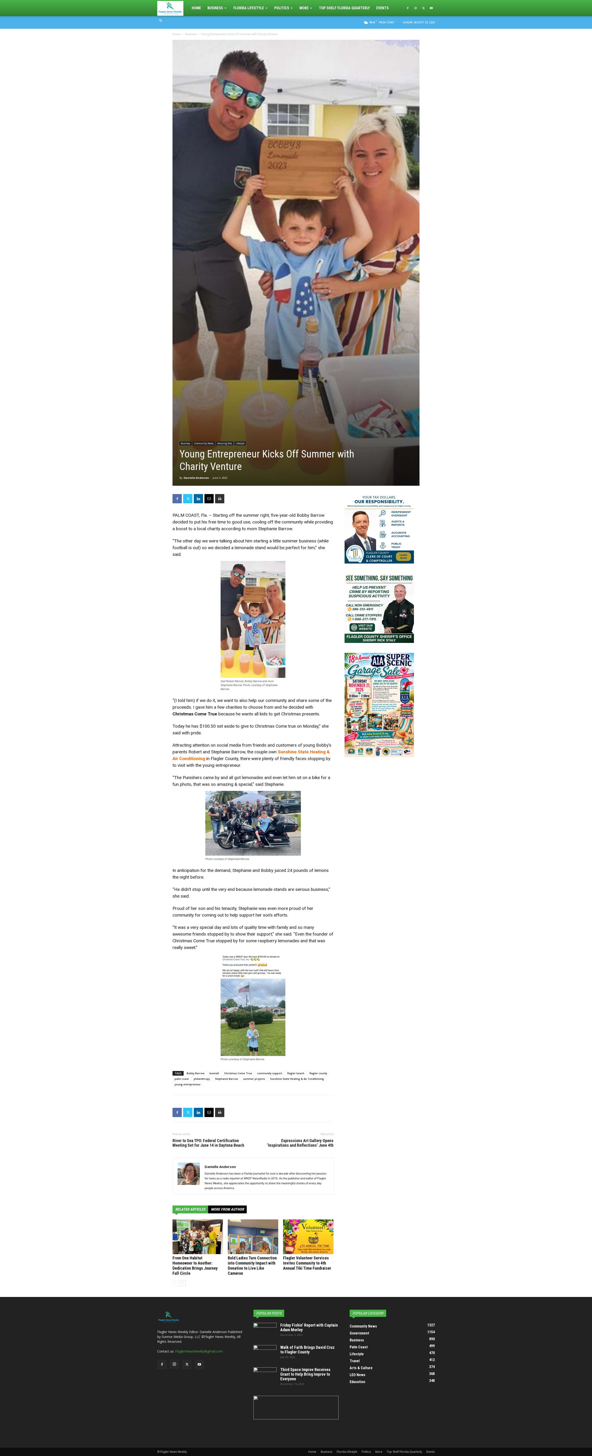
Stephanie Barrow (226, 1078)
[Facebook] (407, 8)
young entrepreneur (188, 1084)
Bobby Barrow (195, 1073)
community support (269, 1073)
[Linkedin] (198, 498)
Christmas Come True (238, 1073)
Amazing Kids (224, 443)
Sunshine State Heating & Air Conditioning (297, 1078)
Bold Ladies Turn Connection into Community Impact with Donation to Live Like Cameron (252, 1266)
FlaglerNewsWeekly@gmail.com (199, 1351)
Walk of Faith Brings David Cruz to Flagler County (307, 1349)
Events (382, 8)
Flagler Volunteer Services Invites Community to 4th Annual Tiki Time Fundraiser (307, 1263)
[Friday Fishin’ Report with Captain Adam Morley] (265, 1331)
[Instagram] (415, 8)
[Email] (209, 498)
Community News (203, 443)
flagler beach (295, 1073)
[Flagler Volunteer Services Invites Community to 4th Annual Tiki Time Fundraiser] (308, 1236)
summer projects (254, 1078)
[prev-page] (175, 1283)
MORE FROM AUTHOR (227, 1209)
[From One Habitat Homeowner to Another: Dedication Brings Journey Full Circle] (198, 1236)
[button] (160, 20)
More (303, 8)
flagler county (318, 1073)
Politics (281, 8)
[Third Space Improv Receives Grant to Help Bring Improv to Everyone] (265, 1375)
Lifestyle (240, 443)
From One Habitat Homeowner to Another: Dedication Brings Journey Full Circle (195, 1266)
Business (215, 8)
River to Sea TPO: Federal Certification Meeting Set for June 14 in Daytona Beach (208, 1143)
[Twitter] (423, 8)
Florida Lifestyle (248, 8)
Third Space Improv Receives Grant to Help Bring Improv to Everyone (305, 1374)
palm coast (182, 1078)
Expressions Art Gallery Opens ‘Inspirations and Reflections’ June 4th (300, 1143)
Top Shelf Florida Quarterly (344, 8)
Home (196, 8)
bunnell (214, 1073)
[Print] (219, 498)
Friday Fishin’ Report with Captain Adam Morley (309, 1327)
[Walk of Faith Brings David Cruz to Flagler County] (265, 1353)
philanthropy (202, 1078)
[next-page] (183, 1283)
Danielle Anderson (196, 477)
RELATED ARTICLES (190, 1209)
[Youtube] (431, 8)
